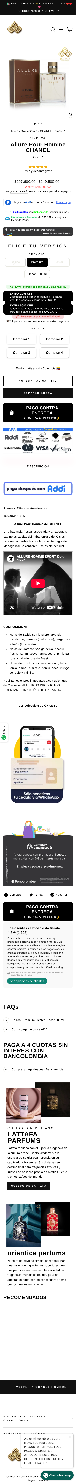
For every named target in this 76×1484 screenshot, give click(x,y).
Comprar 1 (21, 339)
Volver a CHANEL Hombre (41, 1387)
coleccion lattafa (29, 1185)
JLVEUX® (38, 138)
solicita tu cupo (59, 212)
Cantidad (38, 328)
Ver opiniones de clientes (27, 981)
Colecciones (29, 131)
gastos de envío (19, 191)
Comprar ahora (38, 393)
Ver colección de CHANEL (38, 705)
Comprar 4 (54, 352)
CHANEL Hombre (51, 131)
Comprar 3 (21, 352)
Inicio (14, 131)
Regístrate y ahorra (24, 1433)
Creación (38, 254)
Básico (15, 262)
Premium (37, 262)
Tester (59, 262)
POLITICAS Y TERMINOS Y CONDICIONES (26, 1418)
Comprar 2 (54, 339)
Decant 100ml (37, 274)
